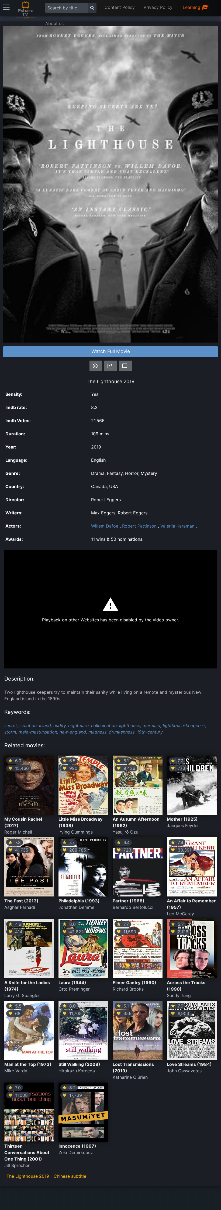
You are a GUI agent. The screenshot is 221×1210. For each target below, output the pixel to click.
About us (54, 23)
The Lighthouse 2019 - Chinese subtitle (46, 1176)
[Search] (92, 8)
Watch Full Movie (110, 351)
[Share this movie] (110, 366)
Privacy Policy (158, 7)
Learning (192, 7)
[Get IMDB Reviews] (95, 366)
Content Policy (120, 7)
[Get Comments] (125, 366)
